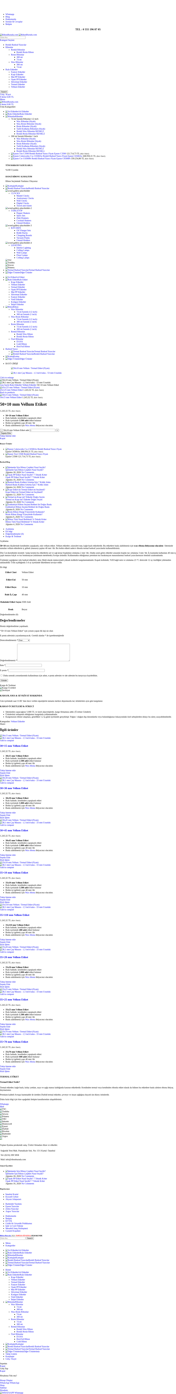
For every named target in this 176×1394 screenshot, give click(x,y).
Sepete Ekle (6, 433)
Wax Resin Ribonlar (20, 317)
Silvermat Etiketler (19, 82)
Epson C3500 (60, 153)
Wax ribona (30, 425)
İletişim (9, 1218)
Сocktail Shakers (23, 220)
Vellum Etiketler (18, 87)
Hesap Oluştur (6, 1380)
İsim (2, 665)
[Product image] (25, 738)
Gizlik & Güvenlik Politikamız (19, 1223)
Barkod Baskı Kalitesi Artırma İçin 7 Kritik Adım (27, 485)
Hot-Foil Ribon (23, 346)
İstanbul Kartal (12, 1194)
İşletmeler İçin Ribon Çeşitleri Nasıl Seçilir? (24, 470)
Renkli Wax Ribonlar (30, 131)
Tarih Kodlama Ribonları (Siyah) (30, 129)
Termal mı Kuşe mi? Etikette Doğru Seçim (24, 499)
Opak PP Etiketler (19, 79)
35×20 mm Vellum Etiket (14, 957)
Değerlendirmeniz (8, 660)
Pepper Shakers (23, 213)
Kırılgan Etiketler (18, 302)
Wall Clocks (21, 201)
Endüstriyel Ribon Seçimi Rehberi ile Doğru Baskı (28, 507)
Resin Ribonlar (17, 54)
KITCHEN (16, 228)
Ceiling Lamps (22, 250)
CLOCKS (15, 193)
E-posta (4, 670)
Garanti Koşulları (13, 1231)
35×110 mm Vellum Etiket (14, 915)
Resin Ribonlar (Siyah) (26, 126)
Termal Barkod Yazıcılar (44, 351)
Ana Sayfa (5, 385)
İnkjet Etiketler (17, 304)
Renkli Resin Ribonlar (30, 134)
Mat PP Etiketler (18, 77)
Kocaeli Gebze (12, 1197)
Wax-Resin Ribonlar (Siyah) (28, 124)
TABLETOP (16, 210)
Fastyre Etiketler (18, 72)
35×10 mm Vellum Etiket (14, 872)
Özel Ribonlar (17, 339)
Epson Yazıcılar (12, 1206)
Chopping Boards (24, 235)
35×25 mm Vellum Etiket (14, 999)
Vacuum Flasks (23, 238)
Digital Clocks (22, 203)
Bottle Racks (22, 233)
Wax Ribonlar (17, 62)
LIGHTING (16, 245)
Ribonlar (9, 47)
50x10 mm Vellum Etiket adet (16, 430)
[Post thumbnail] (26, 467)
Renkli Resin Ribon (25, 52)
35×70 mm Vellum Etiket (14, 1041)
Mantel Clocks (22, 196)
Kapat (2, 438)
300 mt (19, 57)
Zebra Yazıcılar (12, 1209)
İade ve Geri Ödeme (14, 1226)
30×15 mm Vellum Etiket (14, 745)
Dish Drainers (22, 218)
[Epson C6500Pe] (33, 158)
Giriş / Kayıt (11, 1359)
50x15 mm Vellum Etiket (11, 397)
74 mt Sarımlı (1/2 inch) (26, 312)
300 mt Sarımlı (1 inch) (26, 314)
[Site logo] (9, 35)
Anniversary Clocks (25, 198)
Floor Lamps (22, 255)
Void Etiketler (17, 299)
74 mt (18, 59)
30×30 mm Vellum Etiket (14, 788)
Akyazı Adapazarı (13, 1199)
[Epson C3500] (32, 153)
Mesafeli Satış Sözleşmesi (17, 1228)
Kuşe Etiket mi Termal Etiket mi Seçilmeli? (24, 492)
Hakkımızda (11, 1216)
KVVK (9, 1221)
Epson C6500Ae (75, 156)
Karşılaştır (10, 1356)
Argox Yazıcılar (12, 1211)
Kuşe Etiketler (17, 74)
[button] (5, 773)
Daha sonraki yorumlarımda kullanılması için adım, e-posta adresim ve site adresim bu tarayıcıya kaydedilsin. (50, 675)
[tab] (91, 529)
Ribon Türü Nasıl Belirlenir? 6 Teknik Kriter (25, 522)
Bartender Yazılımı (14, 1204)
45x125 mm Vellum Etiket (11, 390)
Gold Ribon (21, 344)
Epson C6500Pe (63, 158)
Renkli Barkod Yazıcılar (16, 45)
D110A (19, 341)
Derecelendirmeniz (9, 640)
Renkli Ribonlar (18, 50)
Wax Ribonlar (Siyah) (25, 121)
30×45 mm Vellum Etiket (14, 830)
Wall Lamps (21, 253)
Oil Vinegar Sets (23, 230)
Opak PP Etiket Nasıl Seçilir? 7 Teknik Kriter (25, 477)
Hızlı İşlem (4, 775)
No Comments (27, 472)
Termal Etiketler (18, 84)
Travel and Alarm (24, 205)
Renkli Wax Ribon (24, 334)
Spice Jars (20, 215)
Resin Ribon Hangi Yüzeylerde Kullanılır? (24, 514)
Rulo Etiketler (12, 69)
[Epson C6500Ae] (39, 156)
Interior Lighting (23, 248)
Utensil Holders (23, 223)
